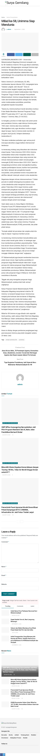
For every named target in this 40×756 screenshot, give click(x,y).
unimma (21, 339)
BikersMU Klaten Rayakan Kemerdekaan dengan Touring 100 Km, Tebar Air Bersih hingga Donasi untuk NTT (19, 469)
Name (4, 567)
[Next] (21, 521)
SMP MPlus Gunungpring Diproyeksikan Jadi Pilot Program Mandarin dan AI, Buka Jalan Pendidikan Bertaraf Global (18, 429)
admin (9, 29)
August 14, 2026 (15, 708)
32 (12, 434)
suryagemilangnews (11, 727)
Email (3, 575)
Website (4, 584)
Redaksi (33, 735)
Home (3, 17)
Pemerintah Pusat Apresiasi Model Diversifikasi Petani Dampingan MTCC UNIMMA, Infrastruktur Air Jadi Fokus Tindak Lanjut (19, 509)
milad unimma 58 (11, 339)
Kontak (25, 738)
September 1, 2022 (19, 29)
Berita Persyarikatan (12, 17)
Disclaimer (4, 738)
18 (12, 515)
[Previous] (18, 521)
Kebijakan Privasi (15, 738)
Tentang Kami (25, 735)
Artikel (17, 735)
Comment (5, 542)
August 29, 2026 (6, 434)
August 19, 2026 (6, 515)
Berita (11, 735)
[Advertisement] (20, 10)
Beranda (4, 735)
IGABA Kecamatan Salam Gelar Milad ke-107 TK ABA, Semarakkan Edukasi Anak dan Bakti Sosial (25, 704)
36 (22, 708)
